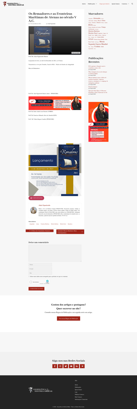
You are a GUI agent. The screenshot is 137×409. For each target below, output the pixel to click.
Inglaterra (100, 33)
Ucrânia (97, 46)
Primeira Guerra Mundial (99, 39)
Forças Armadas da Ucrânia (94, 27)
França (104, 27)
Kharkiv (100, 35)
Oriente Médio (100, 37)
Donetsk (99, 22)
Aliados (102, 18)
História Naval (63, 224)
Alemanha (96, 18)
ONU (96, 37)
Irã (107, 33)
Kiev (89, 37)
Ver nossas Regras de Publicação (68, 318)
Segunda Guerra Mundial (98, 44)
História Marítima (54, 224)
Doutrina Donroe (92, 87)
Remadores (70, 224)
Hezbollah (96, 29)
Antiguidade (31, 224)
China (103, 20)
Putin (106, 39)
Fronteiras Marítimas (45, 224)
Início (84, 4)
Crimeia (89, 22)
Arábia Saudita (90, 20)
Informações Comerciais (81, 399)
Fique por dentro (104, 4)
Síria (89, 46)
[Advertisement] (55, 82)
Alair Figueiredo (51, 23)
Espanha (106, 22)
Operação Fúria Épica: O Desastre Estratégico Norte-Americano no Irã (97, 91)
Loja (76, 392)
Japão (96, 35)
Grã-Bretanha (91, 29)
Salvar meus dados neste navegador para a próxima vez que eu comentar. (49, 276)
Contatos (124, 4)
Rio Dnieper (97, 41)
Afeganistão (90, 18)
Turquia (92, 46)
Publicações (91, 4)
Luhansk (92, 37)
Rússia (102, 41)
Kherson (104, 35)
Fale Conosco (78, 397)
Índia (95, 48)
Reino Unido (91, 42)
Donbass (94, 22)
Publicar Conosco (79, 394)
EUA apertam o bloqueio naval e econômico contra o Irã (96, 67)
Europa (94, 25)
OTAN (90, 39)
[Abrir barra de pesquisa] (132, 4)
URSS (102, 46)
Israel (89, 35)
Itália (93, 35)
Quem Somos (116, 4)
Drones (102, 22)
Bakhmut (95, 20)
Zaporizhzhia (90, 48)
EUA (90, 24)
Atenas (37, 224)
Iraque (104, 33)
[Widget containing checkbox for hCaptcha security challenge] (39, 282)
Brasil (99, 20)
